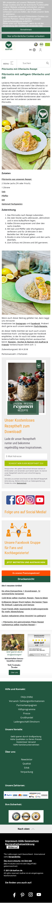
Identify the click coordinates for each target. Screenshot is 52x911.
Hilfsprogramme (26, 709)
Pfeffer (5, 195)
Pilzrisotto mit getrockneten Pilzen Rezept (23, 622)
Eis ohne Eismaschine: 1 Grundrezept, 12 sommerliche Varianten (21, 592)
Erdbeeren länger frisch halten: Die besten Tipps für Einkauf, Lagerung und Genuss (25, 603)
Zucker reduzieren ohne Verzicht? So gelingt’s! (24, 615)
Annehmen (26, 29)
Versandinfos (14, 856)
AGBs (21, 840)
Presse (26, 713)
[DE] (34, 50)
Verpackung (27, 771)
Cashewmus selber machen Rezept (18, 624)
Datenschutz (21, 483)
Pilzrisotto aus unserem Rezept (17, 179)
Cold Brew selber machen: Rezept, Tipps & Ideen (25, 598)
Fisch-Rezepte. (41, 326)
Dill (3, 200)
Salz (3, 191)
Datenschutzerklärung (13, 21)
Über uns (14, 672)
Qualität (27, 763)
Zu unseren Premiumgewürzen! (26, 573)
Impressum (11, 840)
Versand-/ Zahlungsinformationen (27, 701)
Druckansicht (26, 579)
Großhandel (26, 717)
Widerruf (13, 847)
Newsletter (26, 759)
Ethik (26, 767)
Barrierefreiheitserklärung (19, 844)
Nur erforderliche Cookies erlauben (26, 36)
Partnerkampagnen (27, 705)
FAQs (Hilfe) (27, 696)
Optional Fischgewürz (12, 204)
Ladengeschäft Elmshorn (27, 721)
